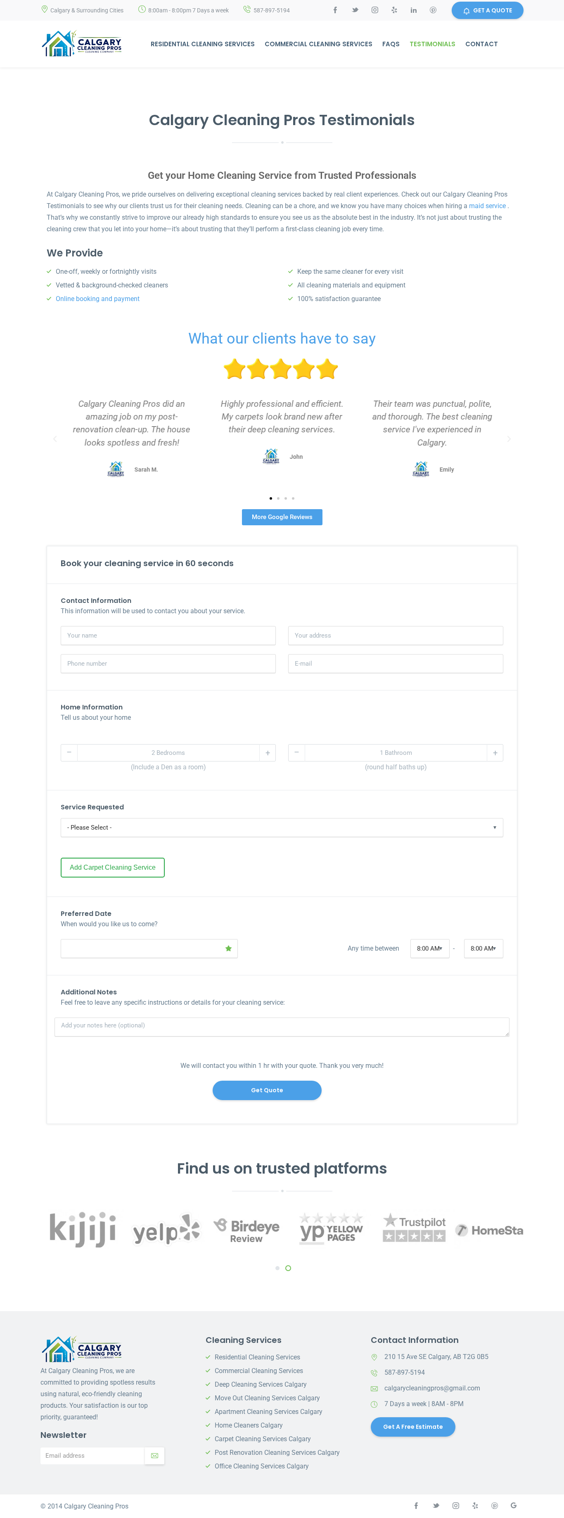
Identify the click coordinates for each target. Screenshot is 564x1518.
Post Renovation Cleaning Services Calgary (277, 1452)
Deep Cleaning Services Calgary (261, 1384)
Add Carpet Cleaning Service (113, 867)
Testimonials (432, 44)
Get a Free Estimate (413, 1427)
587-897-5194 (272, 10)
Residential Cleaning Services (203, 44)
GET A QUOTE (492, 10)
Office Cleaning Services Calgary (262, 1466)
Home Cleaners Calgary (249, 1425)
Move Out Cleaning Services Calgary (267, 1398)
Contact (481, 44)
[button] (55, 439)
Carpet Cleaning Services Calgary (263, 1439)
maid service (487, 206)
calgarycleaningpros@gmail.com (432, 1388)
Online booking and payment (98, 299)
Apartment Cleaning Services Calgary (268, 1412)
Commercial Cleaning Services (318, 44)
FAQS (391, 44)
